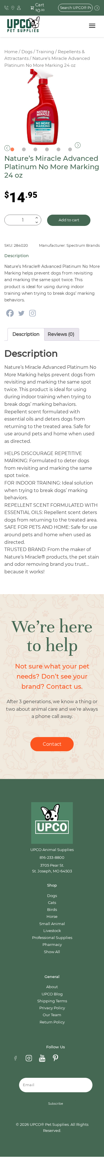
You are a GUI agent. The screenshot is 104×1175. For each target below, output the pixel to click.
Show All (52, 952)
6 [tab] (70, 149)
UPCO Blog (52, 994)
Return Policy (52, 1022)
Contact (52, 744)
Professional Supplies (52, 937)
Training (45, 51)
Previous (7, 148)
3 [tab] (35, 149)
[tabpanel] (42, 107)
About (52, 987)
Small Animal (52, 924)
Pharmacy (52, 944)
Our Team (52, 1015)
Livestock (52, 931)
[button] (39, 8)
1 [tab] (12, 149)
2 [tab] (24, 149)
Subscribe (55, 1104)
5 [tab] (58, 149)
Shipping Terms (52, 1001)
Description (26, 334)
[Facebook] (10, 313)
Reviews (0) (61, 334)
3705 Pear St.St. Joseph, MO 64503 (52, 868)
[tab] (26, 334)
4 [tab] (47, 149)
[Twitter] (21, 313)
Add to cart (69, 220)
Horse (52, 916)
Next (78, 145)
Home (11, 51)
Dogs (26, 51)
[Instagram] (32, 313)
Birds (52, 909)
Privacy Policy (52, 1008)
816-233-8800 (52, 857)
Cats (52, 902)
